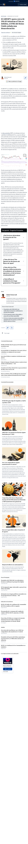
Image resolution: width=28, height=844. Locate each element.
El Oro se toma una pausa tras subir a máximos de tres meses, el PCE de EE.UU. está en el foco (14, 319)
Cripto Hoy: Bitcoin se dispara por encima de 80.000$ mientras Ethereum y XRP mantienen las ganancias (13, 499)
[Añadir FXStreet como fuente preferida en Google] (14, 81)
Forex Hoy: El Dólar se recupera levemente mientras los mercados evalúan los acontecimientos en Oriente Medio (13, 619)
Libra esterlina (6, 133)
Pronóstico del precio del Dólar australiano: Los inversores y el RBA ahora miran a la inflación (13, 638)
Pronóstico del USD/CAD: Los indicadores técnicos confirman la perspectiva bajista (13, 311)
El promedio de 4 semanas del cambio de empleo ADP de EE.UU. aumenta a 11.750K (12, 612)
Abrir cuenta (8, 669)
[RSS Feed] (11, 327)
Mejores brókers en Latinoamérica (12, 564)
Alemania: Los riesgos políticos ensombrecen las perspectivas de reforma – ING (13, 594)
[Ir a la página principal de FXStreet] (4, 4)
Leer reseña (5, 671)
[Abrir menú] (1, 4)
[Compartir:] (25, 77)
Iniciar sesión (23, 4)
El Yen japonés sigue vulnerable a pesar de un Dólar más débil (13, 587)
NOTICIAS (3, 16)
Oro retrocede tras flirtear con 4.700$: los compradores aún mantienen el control (12, 631)
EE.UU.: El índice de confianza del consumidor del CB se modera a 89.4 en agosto (13, 605)
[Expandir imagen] (24, 155)
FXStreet (6, 78)
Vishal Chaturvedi (7, 77)
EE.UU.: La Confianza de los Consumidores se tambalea (13, 646)
